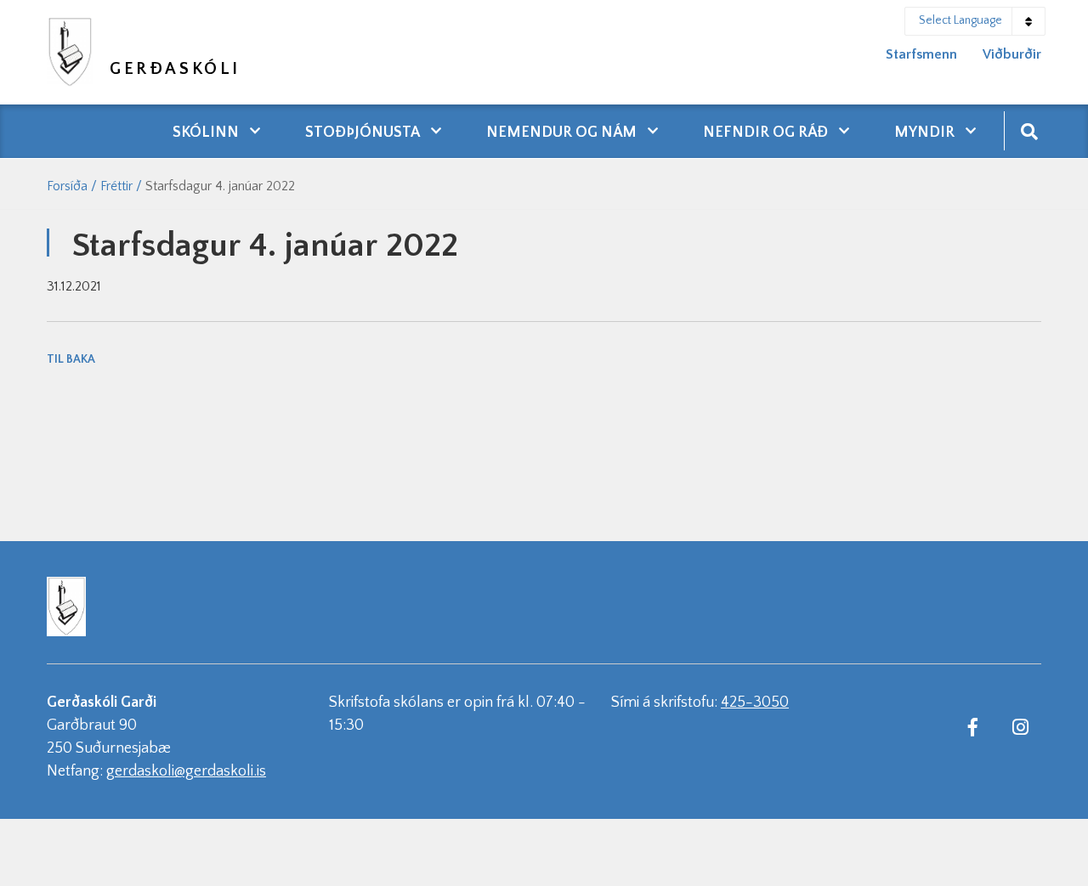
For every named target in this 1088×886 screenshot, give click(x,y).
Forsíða (67, 186)
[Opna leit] (1029, 130)
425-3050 (755, 702)
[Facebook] (972, 726)
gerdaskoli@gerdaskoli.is (186, 771)
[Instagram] (1020, 726)
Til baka (71, 359)
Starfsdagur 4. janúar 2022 (220, 186)
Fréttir (116, 186)
